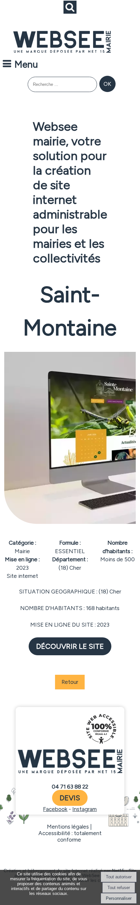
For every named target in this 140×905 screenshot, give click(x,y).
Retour (70, 682)
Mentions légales (68, 826)
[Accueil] (62, 42)
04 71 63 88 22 (70, 786)
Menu (26, 64)
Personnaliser (119, 898)
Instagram (84, 809)
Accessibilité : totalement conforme (70, 836)
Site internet (22, 576)
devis (70, 797)
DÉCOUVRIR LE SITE (70, 646)
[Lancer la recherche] (107, 84)
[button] (70, 7)
